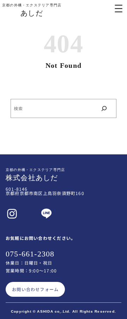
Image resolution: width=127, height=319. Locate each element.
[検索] (104, 108)
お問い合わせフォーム (35, 289)
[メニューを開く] (118, 8)
